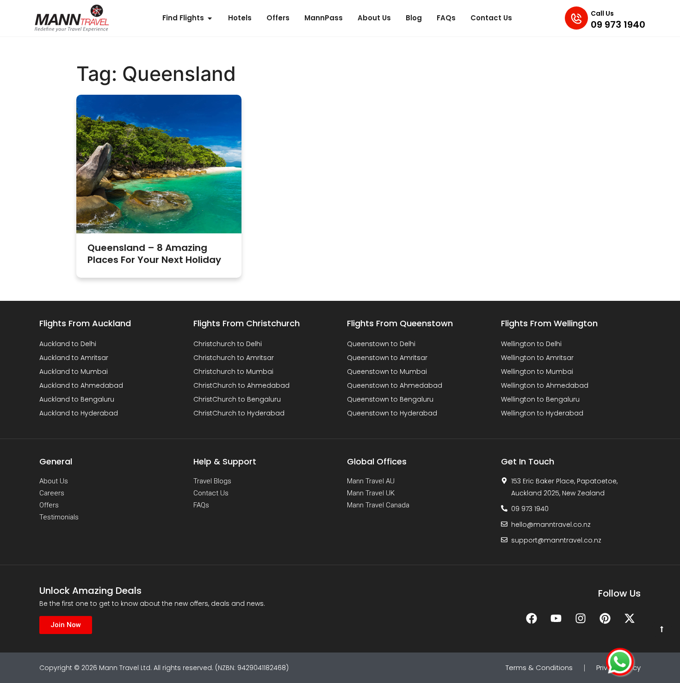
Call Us (602, 13)
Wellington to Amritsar (537, 357)
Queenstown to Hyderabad (392, 413)
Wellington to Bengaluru (540, 399)
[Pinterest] (605, 618)
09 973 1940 (618, 24)
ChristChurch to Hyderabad (238, 413)
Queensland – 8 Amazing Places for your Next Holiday (154, 253)
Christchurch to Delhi (227, 343)
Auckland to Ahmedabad (81, 385)
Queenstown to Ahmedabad (394, 385)
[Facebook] (531, 618)
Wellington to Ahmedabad (544, 385)
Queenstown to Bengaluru (390, 399)
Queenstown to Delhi (381, 343)
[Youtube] (556, 618)
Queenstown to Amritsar (387, 357)
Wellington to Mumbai (537, 371)
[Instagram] (580, 618)
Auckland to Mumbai (73, 371)
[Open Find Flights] (209, 18)
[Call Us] (576, 18)
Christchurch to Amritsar (233, 357)
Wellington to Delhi (531, 343)
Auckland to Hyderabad (78, 413)
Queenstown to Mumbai (387, 371)
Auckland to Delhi (67, 343)
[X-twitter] (629, 618)
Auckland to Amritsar (73, 357)
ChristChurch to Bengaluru (237, 399)
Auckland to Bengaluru (76, 399)
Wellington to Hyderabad (542, 413)
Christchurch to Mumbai (233, 371)
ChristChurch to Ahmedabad (241, 385)
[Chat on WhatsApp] (620, 662)
